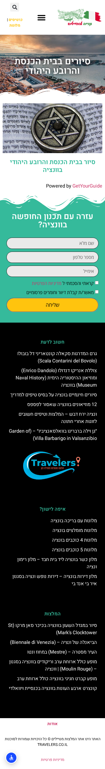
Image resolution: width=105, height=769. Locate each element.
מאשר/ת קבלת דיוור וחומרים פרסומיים (60, 292)
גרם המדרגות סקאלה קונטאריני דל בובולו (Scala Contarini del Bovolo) (57, 357)
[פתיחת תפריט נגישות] (11, 758)
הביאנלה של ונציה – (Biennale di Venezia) (53, 642)
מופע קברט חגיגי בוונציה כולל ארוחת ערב (57, 678)
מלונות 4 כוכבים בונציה (74, 540)
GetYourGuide (87, 186)
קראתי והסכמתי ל (63, 283)
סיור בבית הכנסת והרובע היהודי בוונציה (52, 166)
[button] (41, 17)
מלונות (14, 25)
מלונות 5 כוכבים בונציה (74, 549)
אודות (52, 724)
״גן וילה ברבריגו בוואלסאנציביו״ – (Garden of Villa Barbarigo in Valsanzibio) (53, 435)
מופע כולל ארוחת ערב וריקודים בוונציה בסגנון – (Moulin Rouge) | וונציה (53, 665)
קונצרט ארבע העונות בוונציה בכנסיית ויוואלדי (53, 688)
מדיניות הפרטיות (46, 283)
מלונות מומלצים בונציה (74, 530)
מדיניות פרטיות (52, 760)
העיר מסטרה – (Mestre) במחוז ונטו (62, 652)
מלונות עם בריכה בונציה (74, 520)
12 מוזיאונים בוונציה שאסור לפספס (62, 404)
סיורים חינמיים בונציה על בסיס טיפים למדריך (53, 394)
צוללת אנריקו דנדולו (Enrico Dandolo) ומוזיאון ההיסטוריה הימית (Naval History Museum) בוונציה (56, 378)
